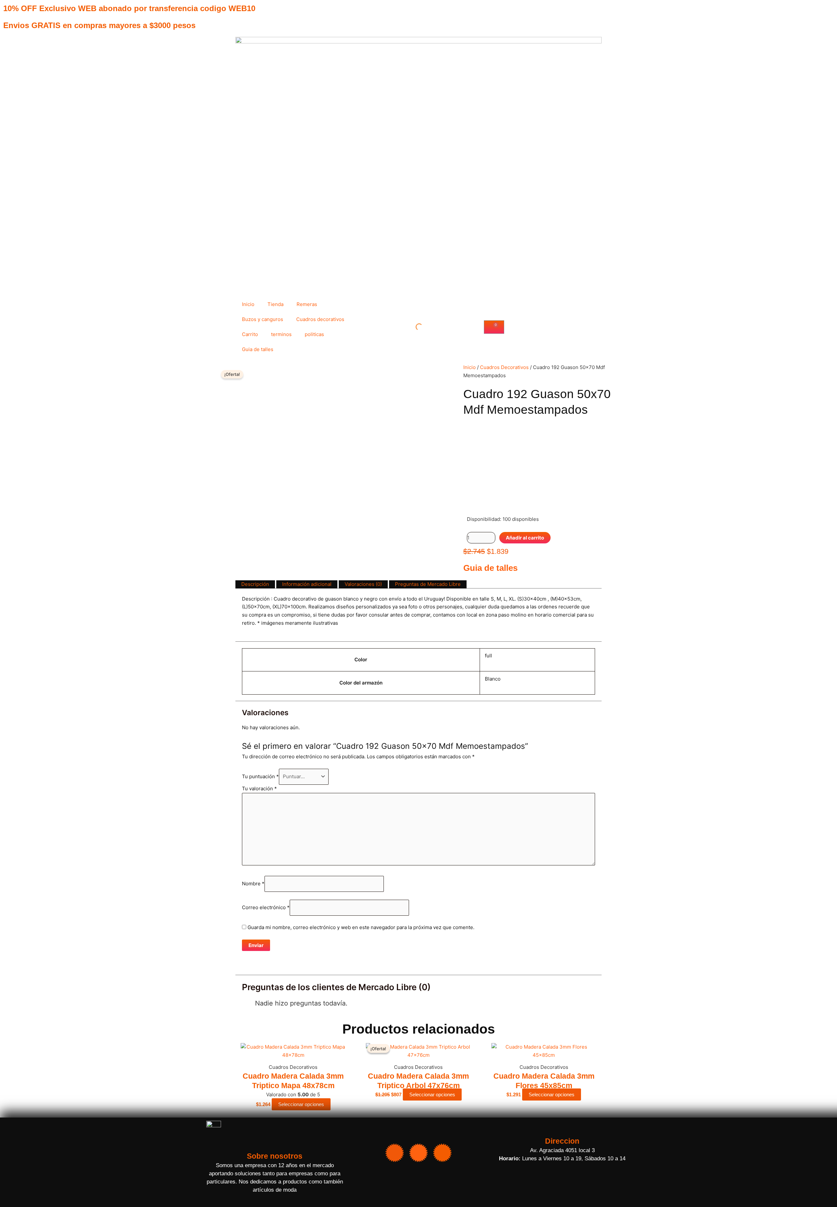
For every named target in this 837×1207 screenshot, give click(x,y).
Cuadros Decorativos (504, 367)
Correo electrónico (266, 907)
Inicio (248, 304)
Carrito (250, 334)
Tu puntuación (260, 776)
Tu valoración (259, 788)
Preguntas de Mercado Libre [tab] (428, 584)
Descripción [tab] (255, 584)
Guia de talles (257, 349)
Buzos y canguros (262, 319)
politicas (314, 334)
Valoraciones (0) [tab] (363, 584)
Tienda (275, 304)
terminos (281, 334)
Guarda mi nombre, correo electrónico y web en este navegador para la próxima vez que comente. (361, 927)
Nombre (253, 883)
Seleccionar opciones (301, 1104)
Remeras (307, 304)
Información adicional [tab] (307, 584)
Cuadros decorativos (320, 319)
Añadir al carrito (525, 538)
